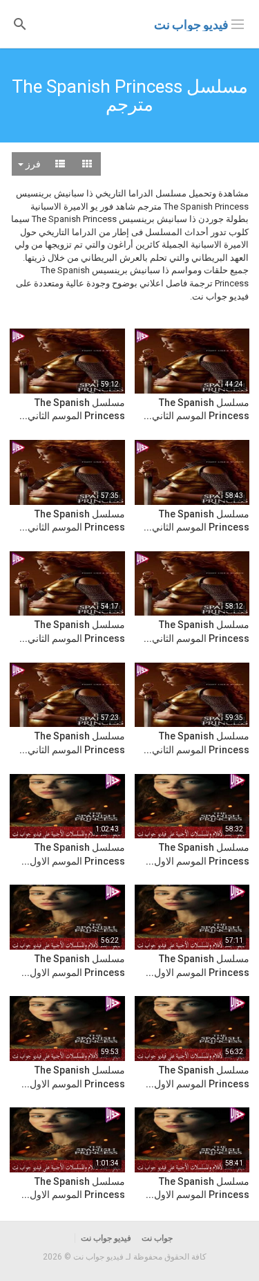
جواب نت (157, 1238)
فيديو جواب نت (191, 24)
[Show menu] (237, 22)
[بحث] (20, 23)
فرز (32, 163)
